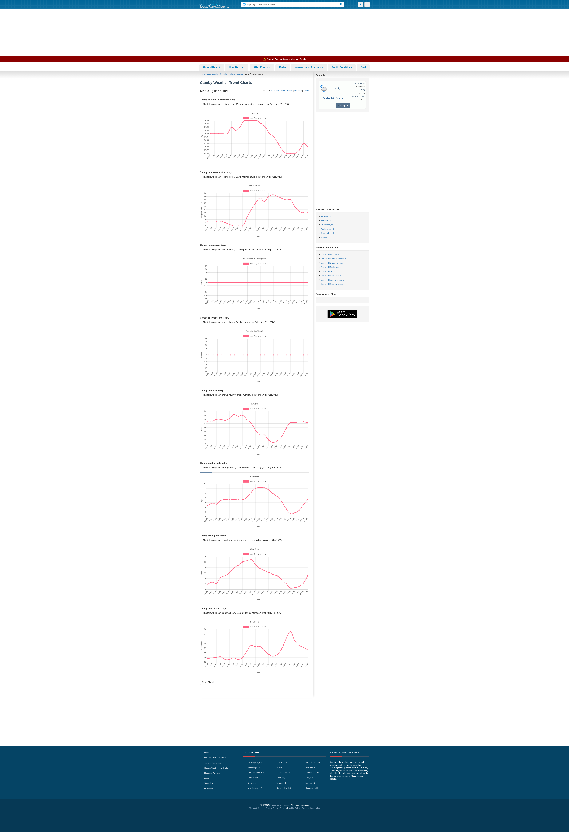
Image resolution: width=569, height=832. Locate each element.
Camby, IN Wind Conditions (332, 280)
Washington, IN (327, 229)
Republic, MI (310, 768)
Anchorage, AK (254, 768)
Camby (240, 74)
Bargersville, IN (327, 233)
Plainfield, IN (326, 221)
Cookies (283, 808)
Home (202, 74)
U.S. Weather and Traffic (215, 758)
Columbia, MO (311, 788)
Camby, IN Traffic (328, 271)
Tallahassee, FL (283, 773)
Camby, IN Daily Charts (331, 276)
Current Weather (278, 91)
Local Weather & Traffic (217, 74)
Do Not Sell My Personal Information (304, 808)
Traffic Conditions (342, 67)
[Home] (214, 4)
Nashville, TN (282, 778)
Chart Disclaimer (210, 682)
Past (363, 67)
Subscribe (208, 783)
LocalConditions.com (281, 805)
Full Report (343, 105)
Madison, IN (326, 216)
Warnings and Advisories (309, 67)
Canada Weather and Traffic (216, 768)
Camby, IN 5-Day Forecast (332, 263)
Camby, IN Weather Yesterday (333, 259)
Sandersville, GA (312, 762)
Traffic (306, 91)
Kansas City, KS (283, 788)
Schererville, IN (312, 773)
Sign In (209, 788)
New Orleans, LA (255, 788)
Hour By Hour (236, 67)
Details (303, 59)
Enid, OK (309, 778)
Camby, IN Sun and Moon (332, 284)
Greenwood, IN (327, 225)
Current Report (211, 67)
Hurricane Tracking (212, 773)
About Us (208, 778)
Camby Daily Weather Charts (344, 752)
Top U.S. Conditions (213, 763)
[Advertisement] (284, 32)
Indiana (232, 74)
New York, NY (282, 762)
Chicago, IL (281, 783)
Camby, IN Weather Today (332, 254)
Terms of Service (256, 808)
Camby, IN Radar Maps (331, 267)
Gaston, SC (310, 783)
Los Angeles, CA (255, 762)
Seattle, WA (253, 778)
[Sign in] (360, 4)
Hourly (290, 91)
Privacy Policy (272, 808)
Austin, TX (281, 768)
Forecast (298, 91)
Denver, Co (252, 783)
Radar (282, 67)
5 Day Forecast (261, 67)
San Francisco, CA (256, 773)
